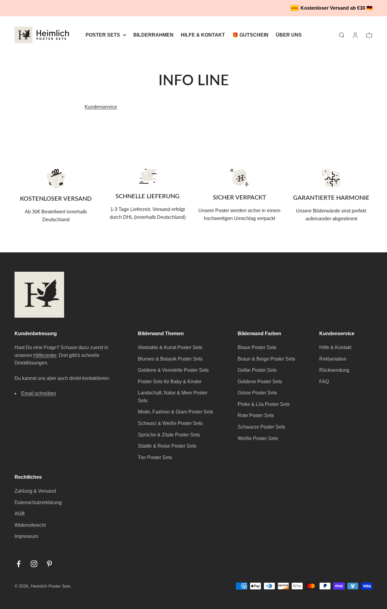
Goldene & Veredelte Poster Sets (173, 370)
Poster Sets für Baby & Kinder (170, 381)
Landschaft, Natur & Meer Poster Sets (172, 396)
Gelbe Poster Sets (257, 370)
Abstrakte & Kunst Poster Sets (170, 347)
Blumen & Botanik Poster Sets (170, 358)
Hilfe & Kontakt (335, 347)
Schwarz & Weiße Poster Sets (170, 423)
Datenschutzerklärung (38, 502)
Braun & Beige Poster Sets (266, 358)
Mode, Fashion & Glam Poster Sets (175, 411)
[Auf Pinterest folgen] (49, 564)
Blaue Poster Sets (257, 347)
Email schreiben (38, 393)
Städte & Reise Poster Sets (167, 446)
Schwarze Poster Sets (261, 426)
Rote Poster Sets (256, 415)
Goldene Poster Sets (260, 381)
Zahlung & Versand (35, 491)
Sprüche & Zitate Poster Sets (169, 434)
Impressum (26, 536)
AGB (20, 513)
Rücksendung (334, 370)
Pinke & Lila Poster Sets (264, 404)
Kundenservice (101, 106)
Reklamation (332, 358)
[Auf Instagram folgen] (34, 564)
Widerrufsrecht (30, 525)
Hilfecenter (44, 355)
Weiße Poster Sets (258, 438)
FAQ (324, 381)
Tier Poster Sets (155, 457)
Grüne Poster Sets (257, 392)
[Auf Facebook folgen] (19, 564)
